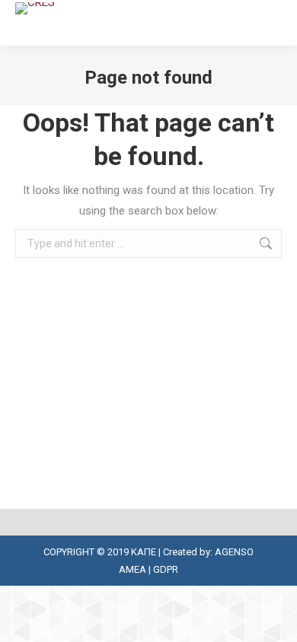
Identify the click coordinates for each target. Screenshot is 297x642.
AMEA (132, 569)
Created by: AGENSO (208, 552)
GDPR (165, 569)
